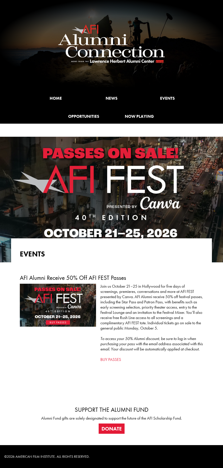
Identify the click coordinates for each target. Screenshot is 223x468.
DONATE (111, 428)
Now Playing (139, 116)
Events (167, 98)
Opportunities (83, 116)
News (111, 98)
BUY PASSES (110, 359)
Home (56, 98)
